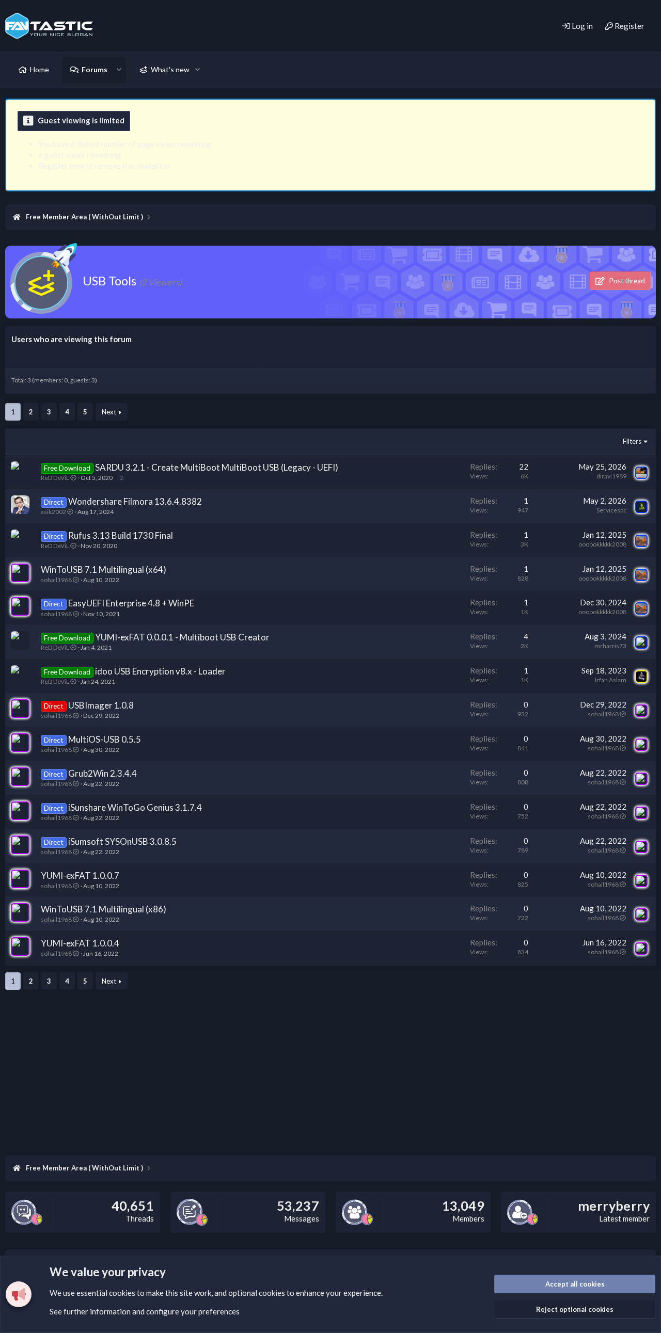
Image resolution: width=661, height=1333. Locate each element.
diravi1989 (611, 476)
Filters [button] (632, 441)
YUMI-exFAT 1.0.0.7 (80, 875)
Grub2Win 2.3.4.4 (102, 773)
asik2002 (53, 512)
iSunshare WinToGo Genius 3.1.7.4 (135, 807)
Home (39, 69)
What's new (170, 69)
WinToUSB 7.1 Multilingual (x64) (103, 569)
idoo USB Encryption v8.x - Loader (160, 671)
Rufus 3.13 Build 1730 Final (120, 535)
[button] (119, 70)
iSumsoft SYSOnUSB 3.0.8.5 (122, 841)
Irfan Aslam (610, 680)
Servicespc (611, 510)
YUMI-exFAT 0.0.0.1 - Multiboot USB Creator (182, 637)
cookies (122, 1292)
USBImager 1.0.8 (101, 705)
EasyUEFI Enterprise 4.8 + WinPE (131, 603)
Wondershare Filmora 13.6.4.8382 (135, 501)
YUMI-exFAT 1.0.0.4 (80, 943)
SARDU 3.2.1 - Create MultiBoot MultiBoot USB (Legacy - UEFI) (216, 467)
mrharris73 (610, 646)
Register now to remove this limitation (104, 165)
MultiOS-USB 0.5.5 (104, 739)
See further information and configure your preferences (145, 1311)
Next (109, 412)
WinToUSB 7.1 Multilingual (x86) (103, 909)
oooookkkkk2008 (602, 544)
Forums (94, 69)
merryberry (614, 1205)
